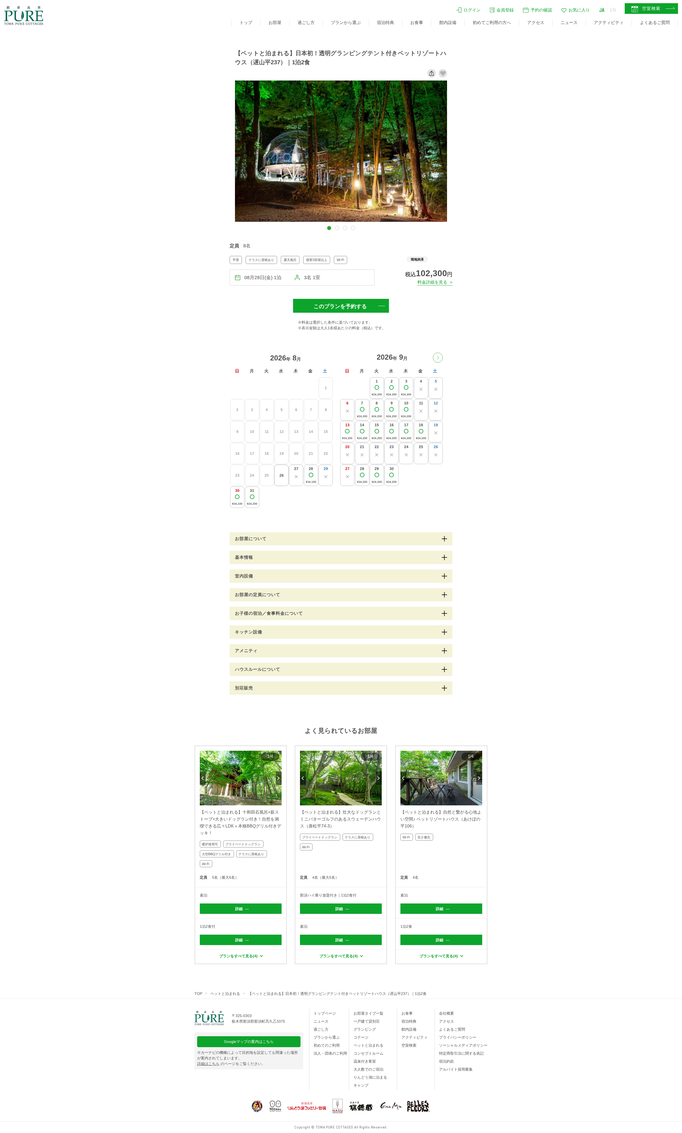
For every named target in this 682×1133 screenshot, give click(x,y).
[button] (329, 228)
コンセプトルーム (368, 1053)
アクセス (535, 22)
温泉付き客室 (365, 1061)
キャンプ (361, 1085)
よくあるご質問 (655, 22)
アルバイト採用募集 (456, 1069)
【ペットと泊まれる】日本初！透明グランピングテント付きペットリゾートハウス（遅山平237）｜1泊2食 (337, 993)
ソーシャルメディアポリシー (463, 1045)
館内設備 (447, 22)
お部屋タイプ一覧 (368, 1013)
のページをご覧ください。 (231, 1064)
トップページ (325, 1013)
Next (279, 778)
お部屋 (275, 22)
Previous (203, 778)
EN (613, 9)
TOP (198, 993)
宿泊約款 (446, 1061)
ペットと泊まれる (225, 993)
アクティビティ (609, 22)
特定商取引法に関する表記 (461, 1053)
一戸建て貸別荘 (367, 1021)
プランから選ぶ (346, 22)
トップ (245, 22)
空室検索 (408, 1045)
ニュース (569, 22)
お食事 (416, 22)
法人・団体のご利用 (330, 1053)
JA (601, 9)
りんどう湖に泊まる (370, 1077)
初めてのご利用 (327, 1045)
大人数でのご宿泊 (368, 1069)
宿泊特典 (385, 22)
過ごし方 (306, 22)
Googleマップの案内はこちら (249, 1041)
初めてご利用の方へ (492, 22)
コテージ (361, 1037)
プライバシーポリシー (457, 1037)
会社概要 (446, 1013)
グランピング (365, 1029)
